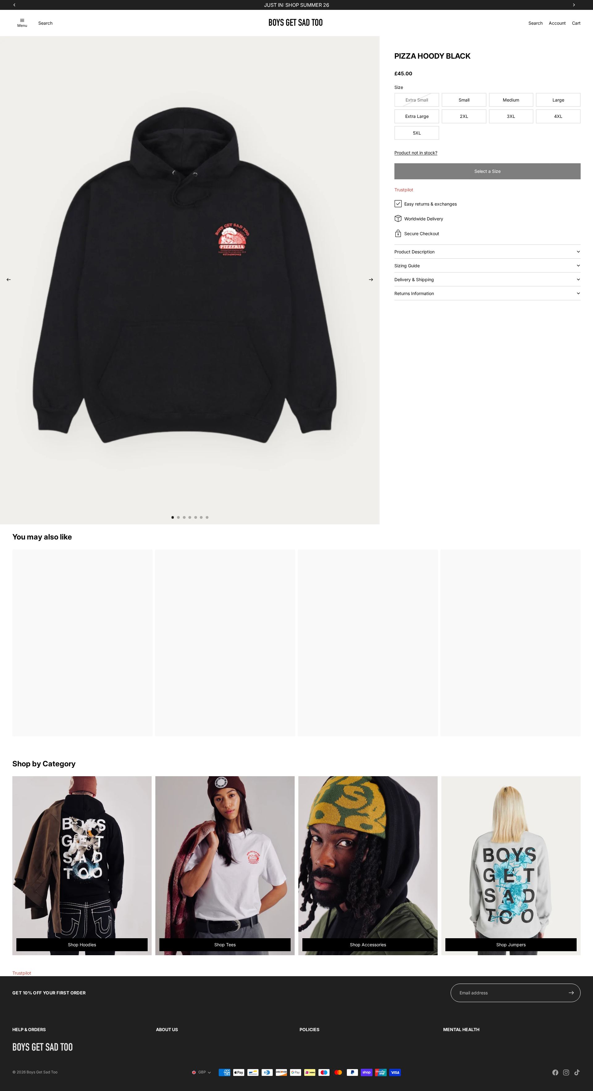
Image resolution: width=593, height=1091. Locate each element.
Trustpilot (403, 189)
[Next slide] (373, 280)
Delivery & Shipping (414, 279)
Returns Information (414, 293)
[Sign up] (571, 992)
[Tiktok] (577, 1072)
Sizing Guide (407, 265)
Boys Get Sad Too (42, 1072)
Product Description (414, 251)
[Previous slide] (7, 280)
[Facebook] (555, 1072)
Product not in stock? (415, 152)
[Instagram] (566, 1072)
